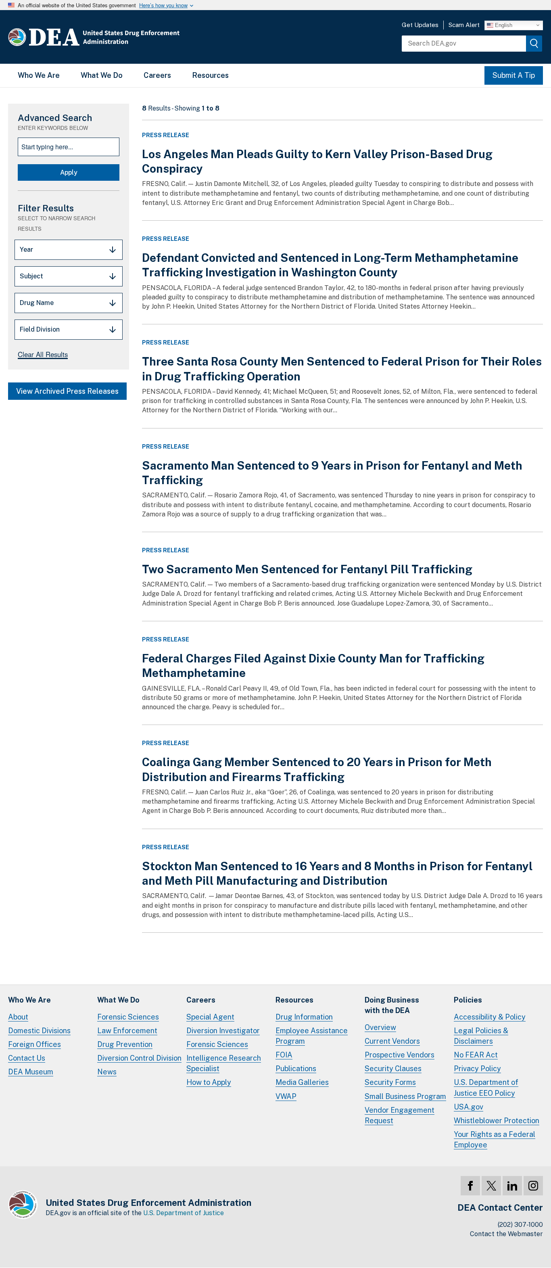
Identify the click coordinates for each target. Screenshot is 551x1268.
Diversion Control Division (139, 1058)
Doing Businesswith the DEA (392, 1005)
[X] (491, 1185)
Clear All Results (43, 354)
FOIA (284, 1055)
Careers (157, 75)
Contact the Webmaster (506, 1234)
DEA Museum (30, 1071)
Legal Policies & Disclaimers (481, 1035)
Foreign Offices (34, 1044)
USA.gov (468, 1107)
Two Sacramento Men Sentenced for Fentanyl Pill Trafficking (307, 569)
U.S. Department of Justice (183, 1213)
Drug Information (304, 1017)
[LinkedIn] (512, 1185)
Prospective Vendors (399, 1055)
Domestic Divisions (39, 1030)
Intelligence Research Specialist (223, 1063)
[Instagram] (533, 1185)
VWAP (286, 1096)
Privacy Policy (477, 1068)
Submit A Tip (514, 75)
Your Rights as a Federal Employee (494, 1139)
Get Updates (420, 24)
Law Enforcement (127, 1030)
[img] (534, 44)
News (107, 1071)
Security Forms (390, 1082)
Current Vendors (392, 1041)
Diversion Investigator (223, 1030)
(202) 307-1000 (520, 1224)
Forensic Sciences (128, 1017)
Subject (31, 276)
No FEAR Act (476, 1055)
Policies (468, 1000)
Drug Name (37, 303)
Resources (210, 75)
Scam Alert (464, 24)
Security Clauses (393, 1068)
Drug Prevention (124, 1044)
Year (26, 249)
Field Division (40, 329)
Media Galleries (302, 1082)
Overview (380, 1027)
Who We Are (39, 75)
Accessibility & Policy (490, 1017)
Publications (296, 1068)
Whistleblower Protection (496, 1120)
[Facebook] (470, 1185)
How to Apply (208, 1082)
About (18, 1017)
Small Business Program (405, 1096)
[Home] (118, 37)
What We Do (102, 75)
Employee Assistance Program (312, 1035)
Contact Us (26, 1058)
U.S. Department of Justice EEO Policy (486, 1087)
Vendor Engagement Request (399, 1115)
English (502, 25)
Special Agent (210, 1017)
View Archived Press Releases (67, 391)
